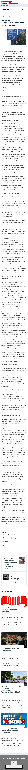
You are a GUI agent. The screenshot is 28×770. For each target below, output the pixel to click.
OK (14, 763)
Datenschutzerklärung (14, 767)
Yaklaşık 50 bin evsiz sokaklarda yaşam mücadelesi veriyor (10, 563)
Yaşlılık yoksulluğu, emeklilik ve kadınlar (15, 579)
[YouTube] (24, 10)
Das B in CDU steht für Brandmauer (10, 649)
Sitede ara (6, 10)
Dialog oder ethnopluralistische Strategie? (9, 610)
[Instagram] (22, 10)
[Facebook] (18, 10)
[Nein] (26, 762)
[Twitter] (20, 10)
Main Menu (5, 5)
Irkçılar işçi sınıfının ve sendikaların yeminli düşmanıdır (10, 730)
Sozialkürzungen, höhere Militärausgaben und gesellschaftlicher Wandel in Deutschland (11, 689)
